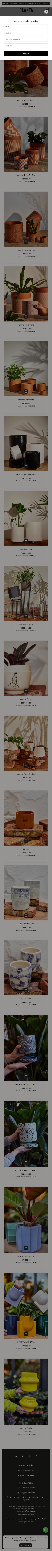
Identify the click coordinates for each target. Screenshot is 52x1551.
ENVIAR (26, 53)
